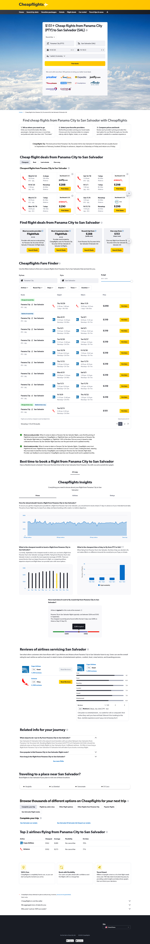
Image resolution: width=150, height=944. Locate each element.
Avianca (34, 678)
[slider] (131, 281)
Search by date (33, 12)
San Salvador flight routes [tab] (31, 812)
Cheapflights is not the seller (31, 901)
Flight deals (71, 12)
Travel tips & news (96, 12)
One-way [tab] (57, 162)
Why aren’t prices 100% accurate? (33, 909)
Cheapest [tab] (25, 162)
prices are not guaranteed (64, 894)
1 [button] (120, 424)
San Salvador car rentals (28, 823)
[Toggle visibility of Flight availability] (104, 585)
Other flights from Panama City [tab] (88, 807)
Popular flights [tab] (109, 807)
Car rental (83, 12)
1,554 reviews (36, 673)
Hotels (61, 12)
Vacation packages (48, 12)
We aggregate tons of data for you (33, 905)
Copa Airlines (36, 666)
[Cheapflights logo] (31, 5)
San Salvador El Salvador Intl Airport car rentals (73, 823)
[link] (33, 250)
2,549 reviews (36, 685)
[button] (87, 30)
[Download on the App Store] (79, 941)
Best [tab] (34, 162)
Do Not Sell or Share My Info (68, 935)
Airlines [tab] (75, 495)
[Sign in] (107, 12)
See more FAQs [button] (58, 761)
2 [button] (124, 424)
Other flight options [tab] (66, 807)
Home (21, 12)
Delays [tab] (112, 495)
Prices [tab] (38, 495)
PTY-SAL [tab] (75, 472)
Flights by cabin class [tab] (47, 807)
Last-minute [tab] (45, 162)
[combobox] (50, 37)
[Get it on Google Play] (70, 941)
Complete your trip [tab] (28, 807)
